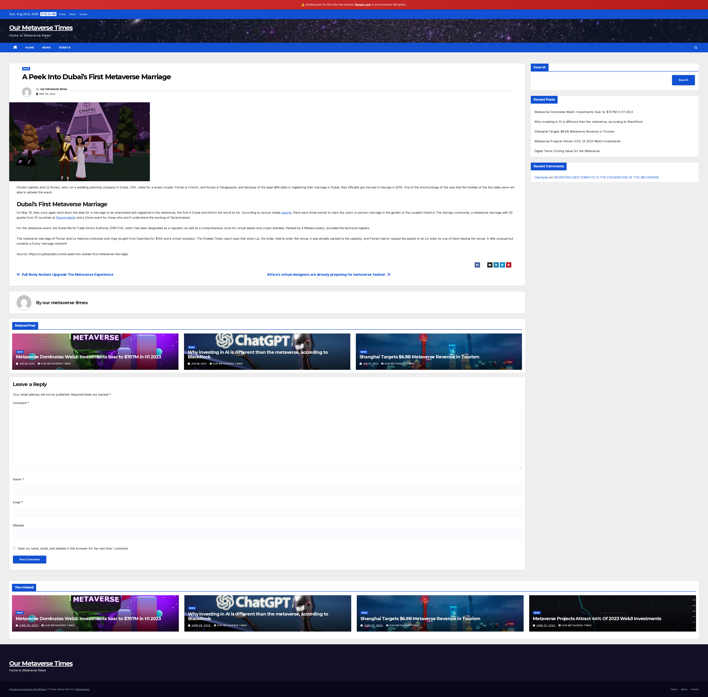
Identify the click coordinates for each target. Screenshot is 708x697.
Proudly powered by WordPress (27, 689)
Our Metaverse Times (41, 28)
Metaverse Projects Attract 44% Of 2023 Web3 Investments (578, 141)
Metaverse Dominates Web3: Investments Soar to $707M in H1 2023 (88, 356)
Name (18, 479)
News (73, 14)
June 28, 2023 (29, 625)
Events (83, 14)
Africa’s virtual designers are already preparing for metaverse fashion (326, 274)
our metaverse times (53, 89)
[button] (695, 47)
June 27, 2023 (374, 625)
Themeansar (82, 689)
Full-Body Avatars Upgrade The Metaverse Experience (67, 274)
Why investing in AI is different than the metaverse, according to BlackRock (258, 354)
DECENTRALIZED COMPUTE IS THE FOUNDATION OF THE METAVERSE (606, 177)
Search (540, 67)
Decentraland (65, 217)
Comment (21, 403)
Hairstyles (541, 177)
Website (18, 525)
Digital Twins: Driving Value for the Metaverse (567, 151)
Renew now (363, 4)
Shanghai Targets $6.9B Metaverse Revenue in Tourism (419, 356)
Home (62, 14)
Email (18, 502)
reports (286, 212)
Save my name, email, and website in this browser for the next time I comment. (73, 548)
